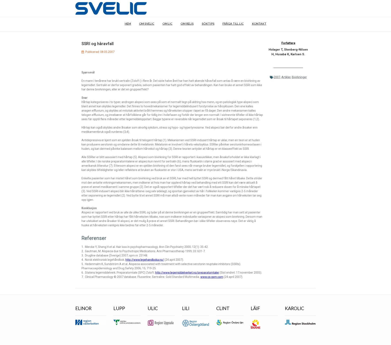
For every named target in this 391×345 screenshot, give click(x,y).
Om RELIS (187, 23)
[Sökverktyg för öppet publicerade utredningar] (111, 8)
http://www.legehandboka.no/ (144, 259)
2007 (277, 77)
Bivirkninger (299, 77)
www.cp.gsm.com (211, 276)
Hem (128, 23)
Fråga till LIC (233, 23)
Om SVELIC (146, 23)
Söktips (208, 23)
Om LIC (167, 23)
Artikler (286, 77)
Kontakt (259, 23)
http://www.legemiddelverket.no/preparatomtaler (187, 272)
